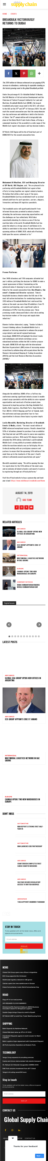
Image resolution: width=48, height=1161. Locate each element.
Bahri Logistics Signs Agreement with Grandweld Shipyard (23, 1041)
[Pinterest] (24, 73)
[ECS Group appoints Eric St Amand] (9, 545)
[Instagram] (21, 507)
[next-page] (8, 914)
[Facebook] (8, 73)
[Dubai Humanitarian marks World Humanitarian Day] (9, 585)
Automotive (22, 823)
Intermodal (22, 555)
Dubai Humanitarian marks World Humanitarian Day (28, 585)
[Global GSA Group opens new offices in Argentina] (9, 531)
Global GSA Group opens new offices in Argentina (29, 532)
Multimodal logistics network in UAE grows (30, 559)
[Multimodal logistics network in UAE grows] (9, 558)
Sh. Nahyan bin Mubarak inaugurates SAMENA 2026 (21, 1065)
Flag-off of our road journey (12, 999)
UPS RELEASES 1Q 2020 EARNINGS (14, 1003)
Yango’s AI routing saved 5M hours (14, 1072)
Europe (20, 568)
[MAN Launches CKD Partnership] (9, 845)
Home (5, 13)
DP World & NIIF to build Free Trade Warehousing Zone (22, 1016)
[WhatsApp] (31, 73)
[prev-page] (4, 914)
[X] (16, 73)
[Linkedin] (19, 1130)
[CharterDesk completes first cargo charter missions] (9, 863)
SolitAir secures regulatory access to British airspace (28, 883)
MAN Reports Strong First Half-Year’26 (30, 827)
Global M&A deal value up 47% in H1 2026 (17, 1032)
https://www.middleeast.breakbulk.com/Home (28, 480)
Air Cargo (21, 529)
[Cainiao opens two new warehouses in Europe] (9, 571)
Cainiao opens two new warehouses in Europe (27, 572)
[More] (39, 73)
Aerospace (22, 899)
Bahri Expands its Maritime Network (15, 1028)
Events (14, 13)
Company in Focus (25, 582)
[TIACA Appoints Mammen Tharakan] (9, 900)
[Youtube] (31, 507)
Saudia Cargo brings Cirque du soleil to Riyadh (19, 1012)
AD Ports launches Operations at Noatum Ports (19, 1045)
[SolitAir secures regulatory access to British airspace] (9, 882)
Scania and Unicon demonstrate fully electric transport (22, 1061)
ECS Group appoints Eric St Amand (29, 546)
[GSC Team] (19, 499)
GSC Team (27, 500)
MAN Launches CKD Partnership (29, 846)
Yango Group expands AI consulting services (18, 1057)
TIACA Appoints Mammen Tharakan (31, 901)
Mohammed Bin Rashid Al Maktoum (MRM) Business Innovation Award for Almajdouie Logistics (21, 1008)
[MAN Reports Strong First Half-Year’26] (9, 826)
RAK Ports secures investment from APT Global (19, 1068)
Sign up (24, 1101)
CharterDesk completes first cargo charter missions (29, 864)
